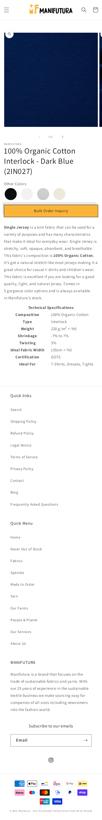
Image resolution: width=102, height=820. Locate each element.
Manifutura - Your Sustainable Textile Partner (44, 810)
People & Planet (24, 620)
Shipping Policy (23, 421)
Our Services (20, 631)
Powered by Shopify (81, 810)
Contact (17, 480)
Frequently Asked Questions (34, 504)
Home (15, 537)
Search (16, 409)
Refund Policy (22, 433)
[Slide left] (39, 137)
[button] (6, 10)
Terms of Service (24, 457)
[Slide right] (62, 137)
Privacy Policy (21, 468)
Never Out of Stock (26, 549)
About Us (18, 643)
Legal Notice (20, 445)
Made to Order (22, 584)
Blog (14, 492)
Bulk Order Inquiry (51, 210)
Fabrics (16, 560)
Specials (17, 572)
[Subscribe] (85, 740)
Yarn (14, 596)
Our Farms (19, 608)
